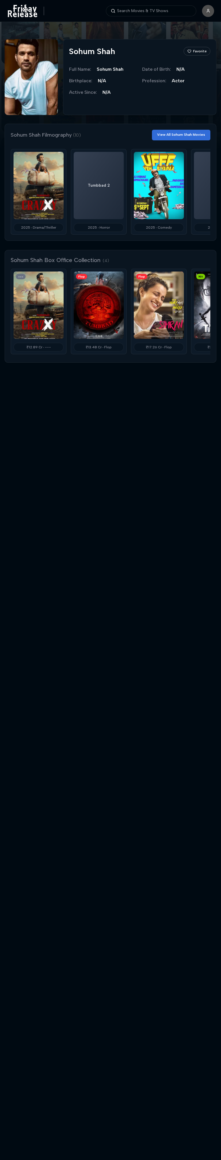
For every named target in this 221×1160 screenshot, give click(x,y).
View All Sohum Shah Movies (181, 135)
